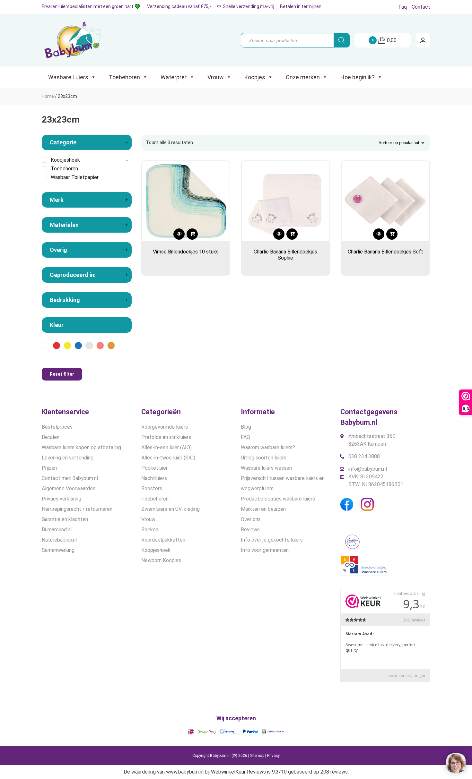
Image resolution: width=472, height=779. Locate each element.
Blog (246, 427)
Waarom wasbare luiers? (268, 447)
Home (48, 96)
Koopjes (254, 77)
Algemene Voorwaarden (68, 488)
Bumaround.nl (57, 529)
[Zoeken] (342, 40)
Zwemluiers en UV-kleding (170, 509)
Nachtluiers (154, 478)
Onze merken (303, 77)
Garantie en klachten (65, 519)
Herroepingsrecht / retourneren (77, 509)
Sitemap (257, 755)
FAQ (245, 437)
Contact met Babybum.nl (70, 478)
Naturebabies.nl (59, 540)
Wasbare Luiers (68, 77)
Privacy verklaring (61, 499)
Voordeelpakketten (163, 540)
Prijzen (49, 468)
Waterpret (174, 77)
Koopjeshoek (155, 550)
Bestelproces (57, 427)
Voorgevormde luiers (164, 427)
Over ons (251, 519)
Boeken (149, 529)
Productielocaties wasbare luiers (278, 499)
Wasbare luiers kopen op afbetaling (81, 447)
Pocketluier (154, 468)
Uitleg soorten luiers (263, 458)
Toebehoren (124, 77)
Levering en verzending (67, 458)
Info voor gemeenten (265, 550)
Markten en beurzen (263, 509)
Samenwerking (58, 550)
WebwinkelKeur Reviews (238, 772)
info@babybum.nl (367, 469)
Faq (402, 7)
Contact (421, 7)
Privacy (273, 755)
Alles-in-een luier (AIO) (166, 447)
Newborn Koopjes (161, 560)
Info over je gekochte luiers (272, 540)
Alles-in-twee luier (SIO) (168, 458)
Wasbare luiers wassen (266, 468)
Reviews (250, 529)
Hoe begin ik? (357, 77)
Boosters (151, 488)
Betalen (50, 437)
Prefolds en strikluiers (166, 437)
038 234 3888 (364, 456)
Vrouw (215, 77)
